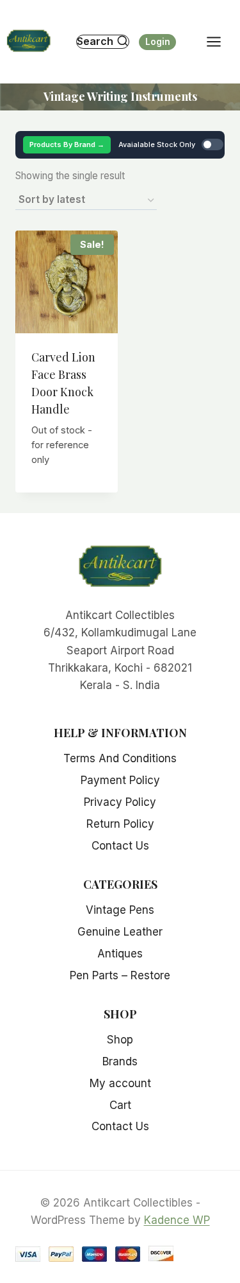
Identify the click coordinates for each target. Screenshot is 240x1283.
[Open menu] (220, 41)
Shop (120, 1039)
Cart (120, 1105)
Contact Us (120, 845)
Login (157, 42)
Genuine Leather (120, 931)
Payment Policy (120, 780)
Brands (120, 1061)
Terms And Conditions (120, 758)
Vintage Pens (120, 909)
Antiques (120, 953)
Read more (68, 476)
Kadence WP (177, 1220)
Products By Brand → (66, 144)
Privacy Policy (120, 802)
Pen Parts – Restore (120, 975)
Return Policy (120, 823)
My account (120, 1083)
